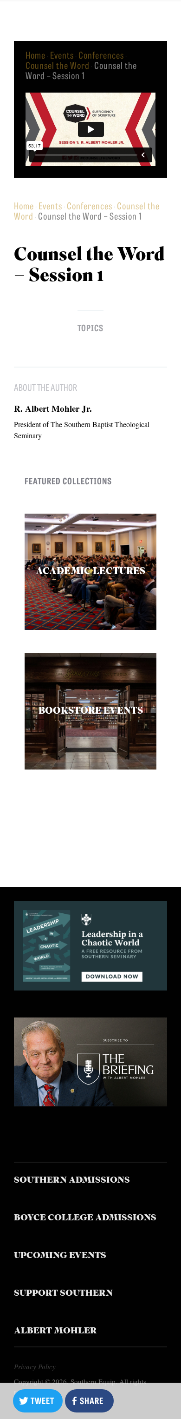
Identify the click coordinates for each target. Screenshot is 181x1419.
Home (35, 54)
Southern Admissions (72, 1180)
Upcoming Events (60, 1256)
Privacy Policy (35, 1366)
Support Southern (63, 1293)
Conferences (101, 54)
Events (62, 54)
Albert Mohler (55, 1331)
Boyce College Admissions (85, 1218)
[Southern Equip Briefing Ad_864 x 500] (91, 1103)
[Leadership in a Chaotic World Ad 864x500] (91, 987)
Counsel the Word (58, 65)
